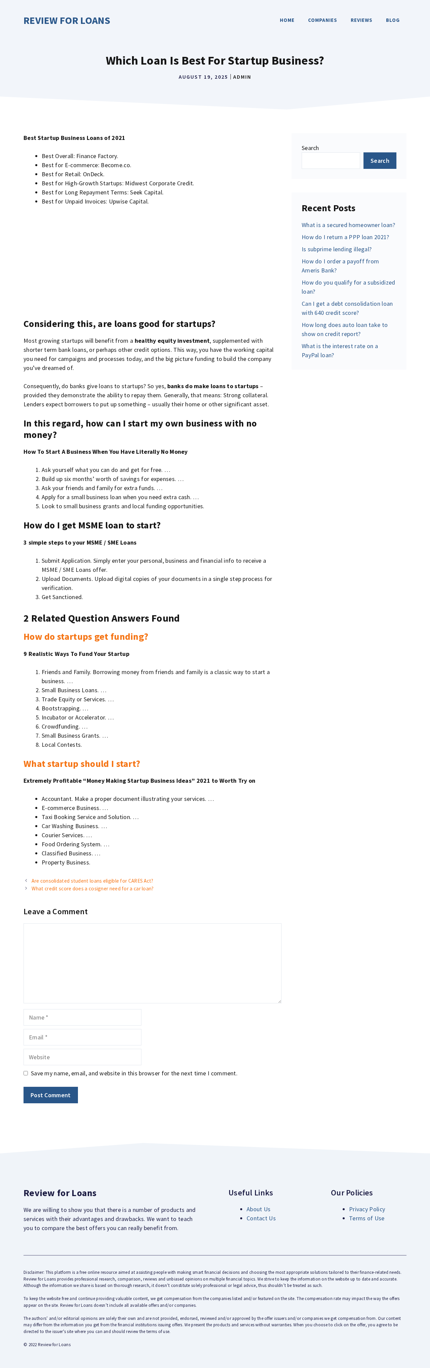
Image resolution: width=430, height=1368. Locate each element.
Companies (322, 20)
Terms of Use (367, 1218)
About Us (258, 1209)
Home (287, 20)
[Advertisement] (153, 262)
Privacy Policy (367, 1209)
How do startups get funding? (86, 636)
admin (242, 76)
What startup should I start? (82, 763)
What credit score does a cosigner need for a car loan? (93, 888)
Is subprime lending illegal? (337, 249)
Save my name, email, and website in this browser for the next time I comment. (134, 1073)
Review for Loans (67, 20)
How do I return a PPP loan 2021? (345, 237)
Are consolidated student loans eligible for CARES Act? (92, 881)
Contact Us (261, 1218)
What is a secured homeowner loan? (348, 225)
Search (310, 148)
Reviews (362, 20)
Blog (393, 20)
